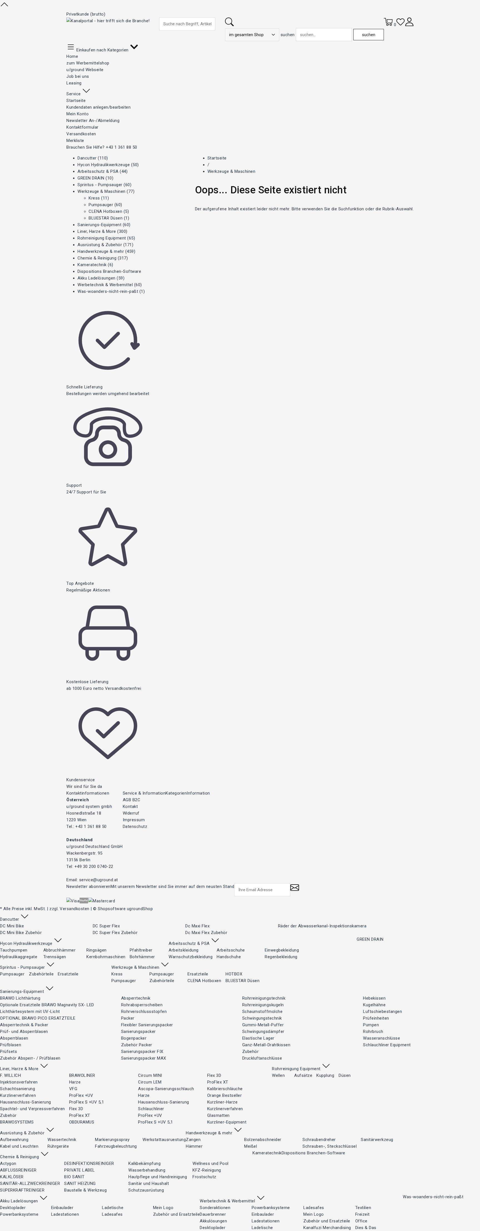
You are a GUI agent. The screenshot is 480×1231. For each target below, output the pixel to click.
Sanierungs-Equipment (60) (104, 224)
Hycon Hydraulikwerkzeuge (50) (108, 164)
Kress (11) (99, 198)
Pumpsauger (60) (105, 204)
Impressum (134, 819)
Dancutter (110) (93, 158)
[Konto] (409, 24)
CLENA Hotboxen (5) (109, 211)
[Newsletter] (294, 890)
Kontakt (130, 806)
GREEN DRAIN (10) (95, 178)
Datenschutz (135, 826)
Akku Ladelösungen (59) (101, 278)
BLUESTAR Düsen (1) (109, 218)
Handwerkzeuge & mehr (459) (106, 251)
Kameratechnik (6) (95, 264)
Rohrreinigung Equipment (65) (106, 238)
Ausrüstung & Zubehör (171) (105, 244)
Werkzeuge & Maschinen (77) (106, 191)
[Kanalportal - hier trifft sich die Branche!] (108, 21)
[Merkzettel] (400, 24)
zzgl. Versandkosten (69, 908)
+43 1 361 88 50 (121, 147)
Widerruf (131, 813)
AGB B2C (132, 799)
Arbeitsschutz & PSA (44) (103, 171)
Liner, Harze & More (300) (103, 231)
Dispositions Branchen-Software (109, 271)
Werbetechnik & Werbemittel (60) (110, 284)
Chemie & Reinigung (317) (103, 258)
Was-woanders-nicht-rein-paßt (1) (111, 291)
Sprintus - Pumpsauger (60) (104, 184)
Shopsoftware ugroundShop (125, 908)
